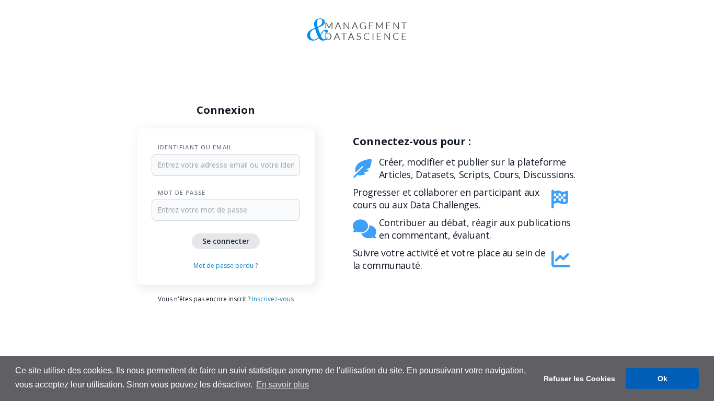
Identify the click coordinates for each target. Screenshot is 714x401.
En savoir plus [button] (282, 384)
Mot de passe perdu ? (225, 265)
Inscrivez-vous (273, 298)
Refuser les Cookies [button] (579, 378)
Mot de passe (181, 192)
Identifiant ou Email (195, 147)
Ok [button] (662, 378)
